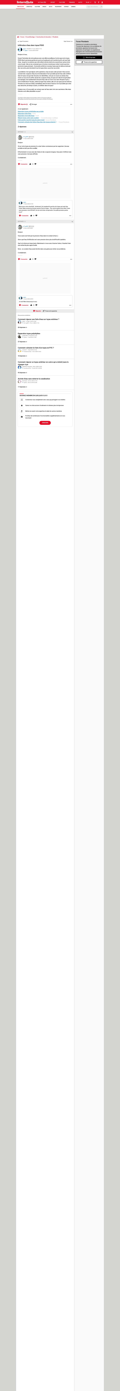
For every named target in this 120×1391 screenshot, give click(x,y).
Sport (53, 2)
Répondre (38, 311)
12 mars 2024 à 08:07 (28, 228)
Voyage (66, 6)
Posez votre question (51, 311)
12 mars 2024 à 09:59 (33, 50)
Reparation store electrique (26, 116)
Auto (80, 2)
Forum (22, 37)
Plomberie (55, 37)
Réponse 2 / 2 (22, 221)
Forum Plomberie (51, 120)
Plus (88, 2)
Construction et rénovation (43, 37)
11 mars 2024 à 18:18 (28, 138)
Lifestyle (29, 6)
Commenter (23, 164)
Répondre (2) (24, 104)
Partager (34, 104)
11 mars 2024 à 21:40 (28, 203)
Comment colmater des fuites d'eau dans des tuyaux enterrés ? (37, 122)
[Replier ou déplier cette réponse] (72, 132)
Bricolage (20, 6)
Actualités (42, 2)
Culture (62, 2)
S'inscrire (45, 422)
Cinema (73, 6)
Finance (72, 2)
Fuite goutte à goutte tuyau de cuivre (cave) (31, 120)
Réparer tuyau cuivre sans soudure (28, 118)
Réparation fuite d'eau (24, 113)
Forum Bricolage (30, 37)
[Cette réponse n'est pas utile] (35, 164)
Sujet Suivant (67, 41)
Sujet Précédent (24, 41)
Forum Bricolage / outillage (49, 118)
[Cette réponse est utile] (30, 164)
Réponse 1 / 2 (22, 132)
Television (58, 6)
